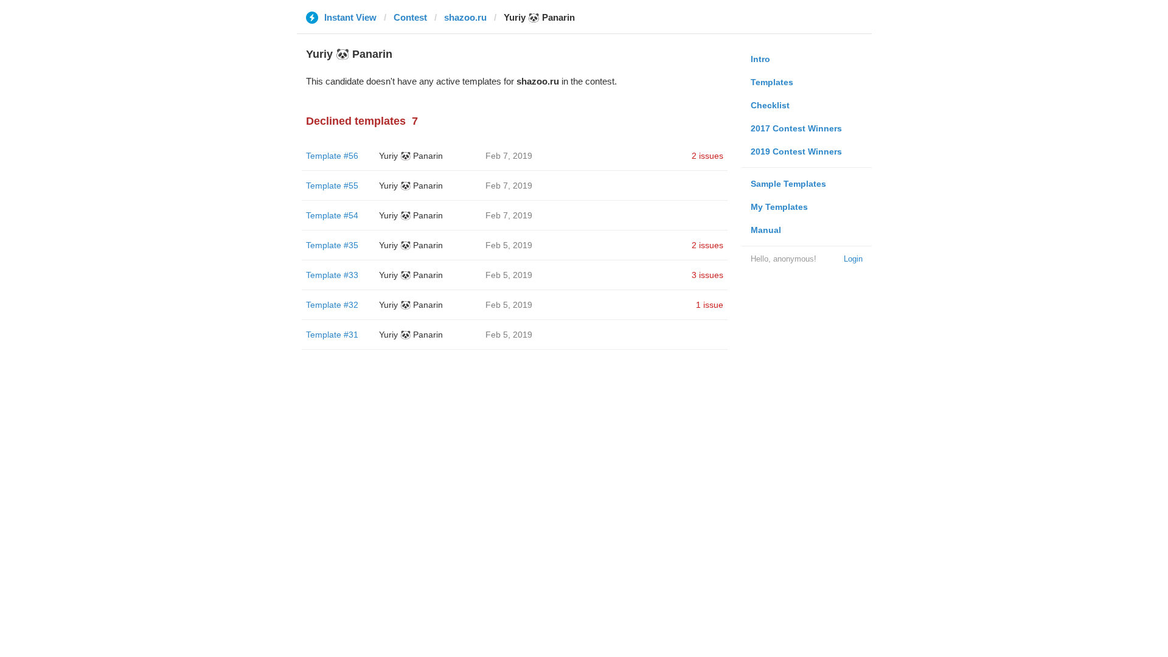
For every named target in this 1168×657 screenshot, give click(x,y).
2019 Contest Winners (796, 151)
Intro (760, 59)
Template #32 (332, 305)
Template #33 (332, 275)
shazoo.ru (465, 17)
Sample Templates (788, 184)
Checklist (770, 105)
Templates (772, 82)
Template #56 (332, 156)
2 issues (707, 156)
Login (853, 258)
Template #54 (332, 215)
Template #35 (332, 245)
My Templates (779, 207)
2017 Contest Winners (796, 128)
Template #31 (332, 334)
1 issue (709, 305)
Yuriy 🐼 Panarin (411, 156)
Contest (410, 17)
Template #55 (332, 185)
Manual (766, 230)
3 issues (707, 275)
